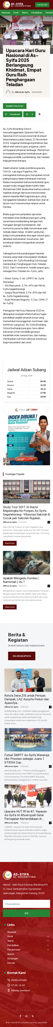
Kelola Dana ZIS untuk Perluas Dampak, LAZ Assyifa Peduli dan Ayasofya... (26, 699)
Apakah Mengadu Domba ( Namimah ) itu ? (21, 580)
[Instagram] (26, 1016)
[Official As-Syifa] (9, 92)
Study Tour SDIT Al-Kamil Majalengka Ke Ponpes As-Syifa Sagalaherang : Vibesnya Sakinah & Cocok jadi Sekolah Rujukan (26, 512)
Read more (9, 543)
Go (26, 913)
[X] (32, 1016)
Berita (6, 502)
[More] (39, 114)
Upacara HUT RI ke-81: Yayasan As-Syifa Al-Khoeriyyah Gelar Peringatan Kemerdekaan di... (25, 815)
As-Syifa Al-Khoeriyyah (12, 573)
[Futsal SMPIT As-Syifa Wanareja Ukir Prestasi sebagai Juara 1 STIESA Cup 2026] (28, 739)
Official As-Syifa (22, 92)
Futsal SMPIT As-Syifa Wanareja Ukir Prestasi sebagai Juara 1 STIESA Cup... (26, 758)
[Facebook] (20, 1016)
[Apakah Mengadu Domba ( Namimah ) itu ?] (26, 563)
